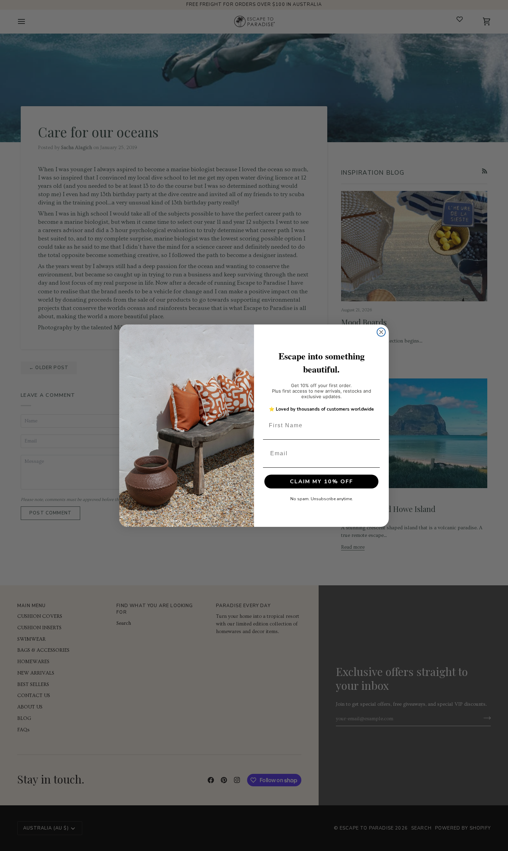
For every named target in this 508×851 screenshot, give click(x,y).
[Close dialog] (381, 332)
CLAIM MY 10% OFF (321, 481)
